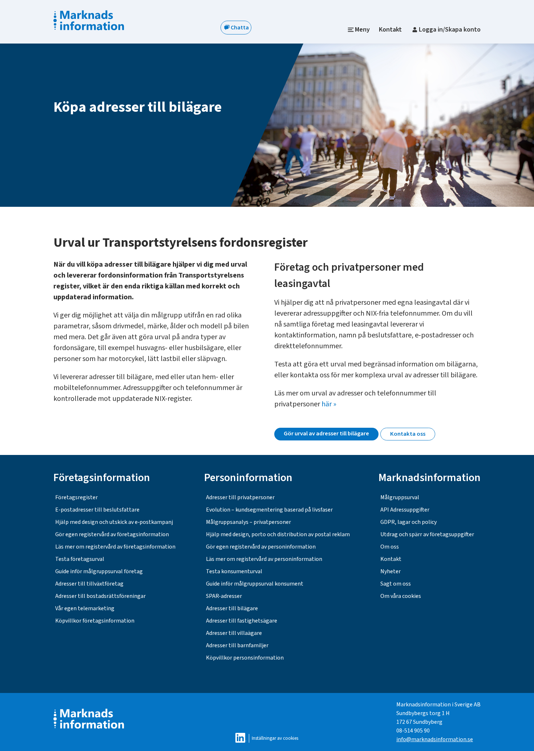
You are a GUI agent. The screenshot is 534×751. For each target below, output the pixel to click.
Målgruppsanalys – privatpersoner (248, 522)
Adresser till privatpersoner (240, 497)
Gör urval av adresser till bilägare (326, 433)
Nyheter (390, 571)
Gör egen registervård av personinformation (261, 547)
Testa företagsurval (79, 559)
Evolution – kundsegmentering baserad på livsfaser (269, 510)
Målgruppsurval (399, 497)
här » (328, 404)
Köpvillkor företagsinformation (94, 621)
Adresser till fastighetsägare (241, 621)
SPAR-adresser (224, 596)
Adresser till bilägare (232, 608)
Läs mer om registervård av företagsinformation (115, 547)
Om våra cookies (400, 596)
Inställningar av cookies (275, 738)
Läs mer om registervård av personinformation (264, 559)
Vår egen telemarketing (84, 608)
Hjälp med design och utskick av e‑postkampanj (114, 522)
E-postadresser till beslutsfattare (97, 510)
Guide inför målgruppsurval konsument (254, 584)
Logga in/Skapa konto (450, 29)
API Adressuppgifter (404, 510)
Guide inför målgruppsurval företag (99, 571)
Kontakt (390, 29)
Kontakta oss (407, 434)
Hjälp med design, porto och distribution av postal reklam (278, 534)
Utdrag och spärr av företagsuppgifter (427, 534)
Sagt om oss (395, 584)
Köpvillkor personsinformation (245, 658)
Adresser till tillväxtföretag (89, 584)
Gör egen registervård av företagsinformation (112, 534)
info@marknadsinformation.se (434, 739)
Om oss (389, 547)
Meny (362, 29)
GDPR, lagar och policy (408, 522)
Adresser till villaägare (234, 633)
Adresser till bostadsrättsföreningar (100, 596)
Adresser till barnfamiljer (237, 645)
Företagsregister (76, 497)
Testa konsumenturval (234, 571)
